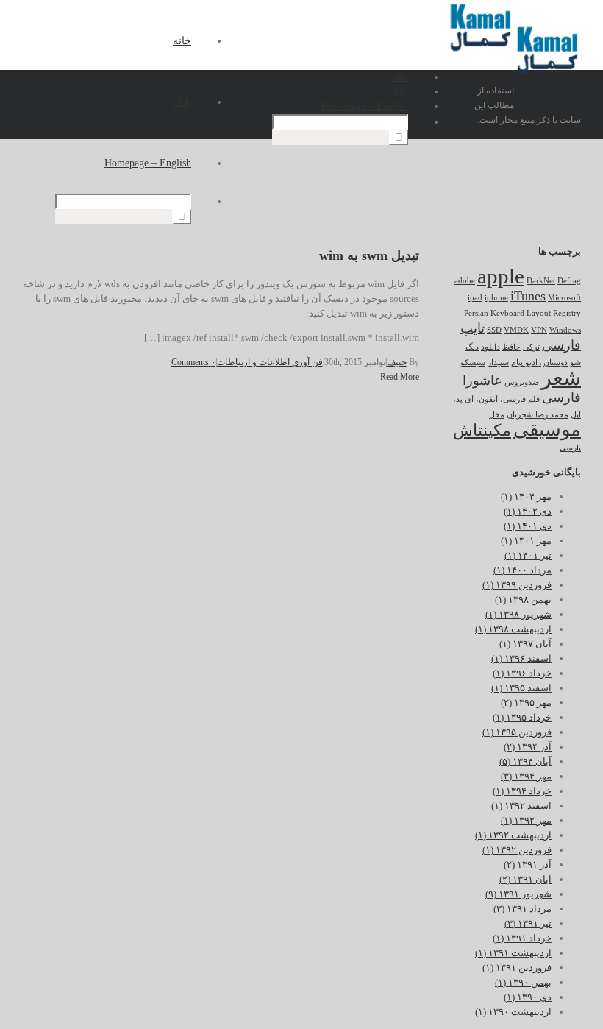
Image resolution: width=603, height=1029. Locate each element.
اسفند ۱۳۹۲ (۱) (521, 805)
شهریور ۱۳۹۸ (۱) (518, 614)
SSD (494, 330)
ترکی (531, 347)
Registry (567, 313)
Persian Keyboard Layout (507, 313)
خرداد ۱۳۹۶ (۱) (522, 673)
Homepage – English (147, 163)
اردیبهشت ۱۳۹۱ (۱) (513, 952)
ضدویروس (521, 382)
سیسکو (472, 362)
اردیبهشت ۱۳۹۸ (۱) (513, 628)
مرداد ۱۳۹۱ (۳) (522, 908)
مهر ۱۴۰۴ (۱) (526, 496)
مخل (496, 415)
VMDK (516, 330)
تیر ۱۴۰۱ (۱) (528, 555)
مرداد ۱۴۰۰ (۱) (522, 570)
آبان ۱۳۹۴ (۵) (525, 761)
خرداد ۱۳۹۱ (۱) (522, 938)
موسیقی (547, 429)
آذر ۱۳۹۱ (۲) (528, 864)
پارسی (570, 448)
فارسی (561, 397)
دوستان (555, 362)
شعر (561, 377)
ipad (475, 298)
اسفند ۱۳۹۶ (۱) (521, 658)
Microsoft (564, 298)
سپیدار (498, 362)
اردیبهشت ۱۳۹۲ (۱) (513, 835)
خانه (182, 40)
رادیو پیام (526, 362)
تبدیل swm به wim (369, 255)
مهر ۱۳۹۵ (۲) (526, 702)
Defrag (569, 281)
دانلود (490, 347)
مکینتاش (482, 430)
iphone (496, 298)
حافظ (511, 347)
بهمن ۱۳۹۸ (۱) (523, 599)
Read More (399, 377)
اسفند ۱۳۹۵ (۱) (521, 687)
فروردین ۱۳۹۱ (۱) (517, 967)
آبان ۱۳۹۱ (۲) (525, 879)
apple (500, 276)
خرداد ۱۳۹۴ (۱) (522, 790)
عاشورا (482, 380)
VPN (539, 330)
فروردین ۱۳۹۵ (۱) (517, 732)
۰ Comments (193, 362)
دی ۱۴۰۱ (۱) (528, 525)
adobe (464, 281)
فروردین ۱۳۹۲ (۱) (517, 849)
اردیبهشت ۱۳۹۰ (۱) (513, 1011)
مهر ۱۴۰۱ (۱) (526, 540)
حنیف (397, 362)
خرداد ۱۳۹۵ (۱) (522, 717)
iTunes (528, 296)
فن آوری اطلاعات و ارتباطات (270, 362)
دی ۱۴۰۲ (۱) (528, 511)
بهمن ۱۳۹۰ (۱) (523, 982)
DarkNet (541, 281)
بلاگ (182, 101)
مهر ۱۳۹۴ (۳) (526, 776)
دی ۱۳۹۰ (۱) (528, 997)
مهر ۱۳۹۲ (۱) (526, 820)
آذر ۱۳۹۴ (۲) (528, 746)
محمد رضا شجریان (537, 415)
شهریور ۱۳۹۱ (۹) (518, 893)
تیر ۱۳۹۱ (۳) (528, 923)
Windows (565, 330)
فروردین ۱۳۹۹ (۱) (517, 584)
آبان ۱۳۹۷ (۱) (525, 643)
